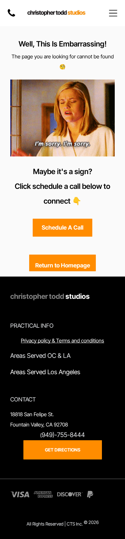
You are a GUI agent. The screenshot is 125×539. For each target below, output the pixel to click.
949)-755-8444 (63, 435)
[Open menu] (113, 13)
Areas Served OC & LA (40, 355)
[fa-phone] (11, 16)
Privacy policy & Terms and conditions (62, 340)
